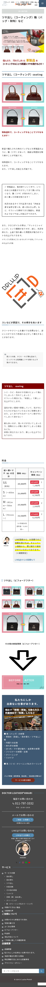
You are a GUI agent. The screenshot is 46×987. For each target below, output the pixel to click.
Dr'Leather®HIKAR (25, 979)
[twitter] (17, 862)
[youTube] (29, 862)
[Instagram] (23, 862)
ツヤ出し (9, 883)
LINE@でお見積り (23, 835)
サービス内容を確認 (23, 780)
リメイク (9, 893)
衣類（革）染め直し (14, 897)
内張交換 (9, 887)
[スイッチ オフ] (42, 3)
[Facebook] (20, 862)
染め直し (9, 876)
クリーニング (11, 900)
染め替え (9, 880)
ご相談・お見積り (23, 819)
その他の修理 (11, 890)
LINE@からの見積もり (25, 559)
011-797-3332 (24, 803)
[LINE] (26, 862)
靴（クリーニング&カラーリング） (20, 904)
